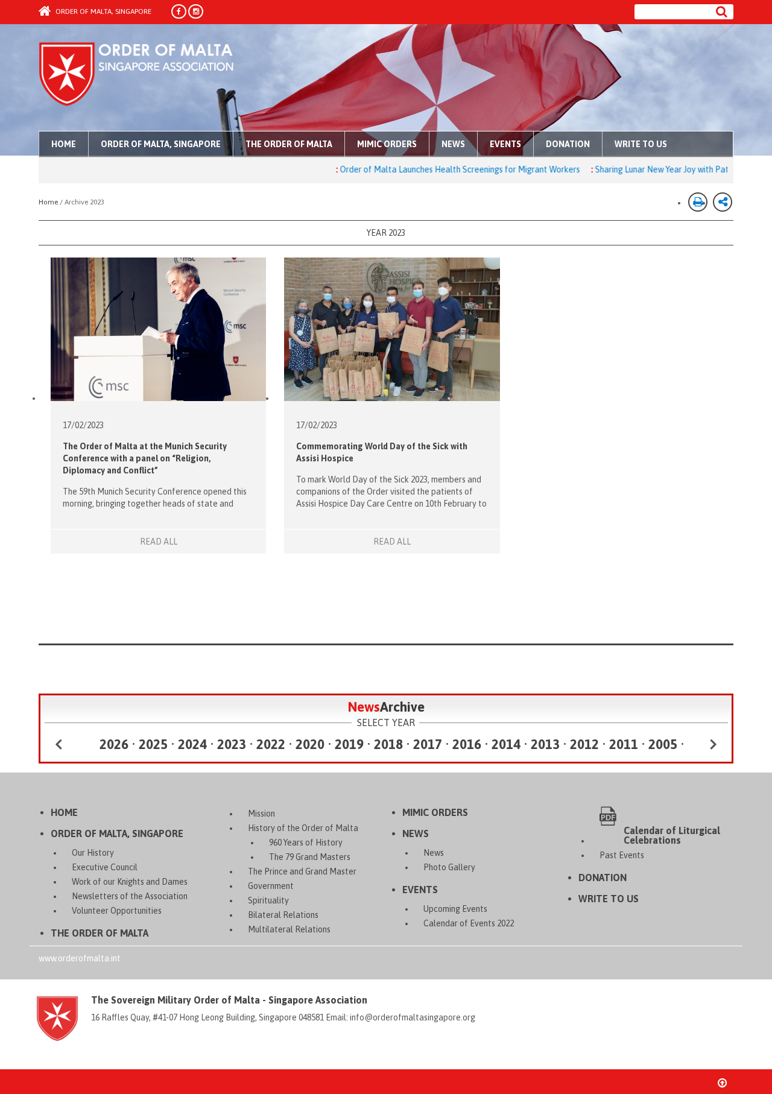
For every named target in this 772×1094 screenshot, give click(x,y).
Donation (568, 144)
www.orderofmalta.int (80, 958)
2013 (545, 744)
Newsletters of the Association (130, 896)
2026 (114, 744)
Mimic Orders (387, 144)
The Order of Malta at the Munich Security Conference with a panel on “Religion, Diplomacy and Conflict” (145, 458)
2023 (231, 744)
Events (505, 144)
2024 (192, 744)
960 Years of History (306, 842)
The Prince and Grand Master (302, 871)
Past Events (622, 855)
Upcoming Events (455, 909)
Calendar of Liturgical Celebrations (672, 835)
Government (271, 886)
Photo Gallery (449, 867)
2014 (506, 744)
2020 (310, 744)
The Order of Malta (288, 144)
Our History (93, 853)
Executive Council (105, 867)
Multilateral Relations (289, 929)
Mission (261, 813)
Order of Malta (151, 78)
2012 (584, 744)
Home (63, 144)
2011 (623, 744)
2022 (270, 744)
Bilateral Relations (283, 915)
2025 (153, 744)
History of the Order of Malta (303, 828)
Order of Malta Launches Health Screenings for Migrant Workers (434, 169)
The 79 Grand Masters (309, 857)
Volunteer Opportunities (117, 910)
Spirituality (268, 900)
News (453, 144)
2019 (349, 744)
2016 (466, 744)
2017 (427, 744)
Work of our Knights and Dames (130, 882)
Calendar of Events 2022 (468, 923)
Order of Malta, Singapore (102, 11)
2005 (662, 744)
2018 (388, 744)
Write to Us (641, 144)
